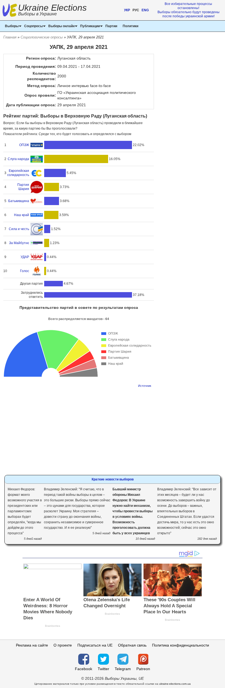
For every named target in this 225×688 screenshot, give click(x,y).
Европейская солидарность (18, 173)
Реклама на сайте (32, 645)
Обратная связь (132, 645)
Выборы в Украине (37, 14)
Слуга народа (18, 159)
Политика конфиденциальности (180, 645)
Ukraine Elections (52, 10)
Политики (130, 26)
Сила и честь (19, 229)
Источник (144, 385)
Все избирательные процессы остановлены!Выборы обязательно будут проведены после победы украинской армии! (189, 10)
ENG (145, 10)
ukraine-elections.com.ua (175, 683)
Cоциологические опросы (42, 37)
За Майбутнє (19, 243)
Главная (9, 37)
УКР (127, 10)
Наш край (21, 215)
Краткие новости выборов (113, 479)
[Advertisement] (78, 429)
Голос (24, 271)
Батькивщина (18, 201)
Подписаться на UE (95, 645)
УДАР (25, 257)
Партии (111, 26)
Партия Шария (23, 187)
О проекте (63, 645)
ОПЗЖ (24, 145)
